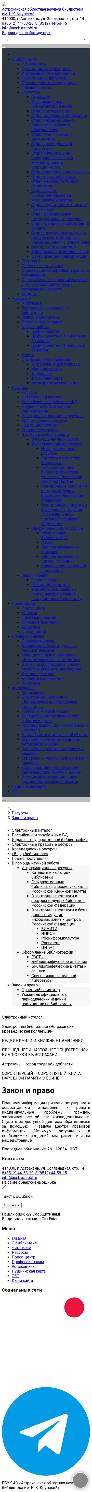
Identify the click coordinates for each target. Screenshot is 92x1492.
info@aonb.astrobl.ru (19, 28)
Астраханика (23, 1266)
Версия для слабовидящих (26, 32)
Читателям (21, 1247)
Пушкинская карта (29, 1271)
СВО (15, 1276)
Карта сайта (22, 1280)
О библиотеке (24, 1243)
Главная (19, 1238)
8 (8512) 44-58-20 (18, 23)
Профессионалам (28, 1261)
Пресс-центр (23, 1257)
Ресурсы (20, 1252)
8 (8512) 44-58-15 (51, 23)
